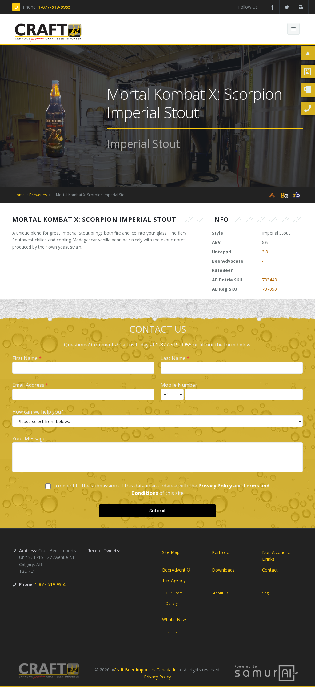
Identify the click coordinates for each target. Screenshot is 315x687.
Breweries (38, 194)
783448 (269, 280)
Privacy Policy (157, 677)
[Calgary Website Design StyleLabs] (266, 673)
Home (19, 194)
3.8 (265, 252)
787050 (269, 289)
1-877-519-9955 (54, 7)
